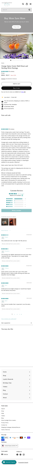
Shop (2, 411)
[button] (5, 71)
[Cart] (27, 4)
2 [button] (14, 314)
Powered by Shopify (23, 462)
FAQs (2, 413)
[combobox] (16, 10)
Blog (2, 418)
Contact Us (4, 425)
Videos (3, 415)
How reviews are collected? (8, 319)
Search (3, 408)
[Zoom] (30, 56)
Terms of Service (5, 429)
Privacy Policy (4, 422)
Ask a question (5, 323)
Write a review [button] (16, 210)
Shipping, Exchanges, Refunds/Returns (10, 427)
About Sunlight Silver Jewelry (8, 420)
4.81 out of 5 (20, 193)
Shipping (3, 78)
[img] (4, 235)
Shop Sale (16, 27)
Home (2, 63)
